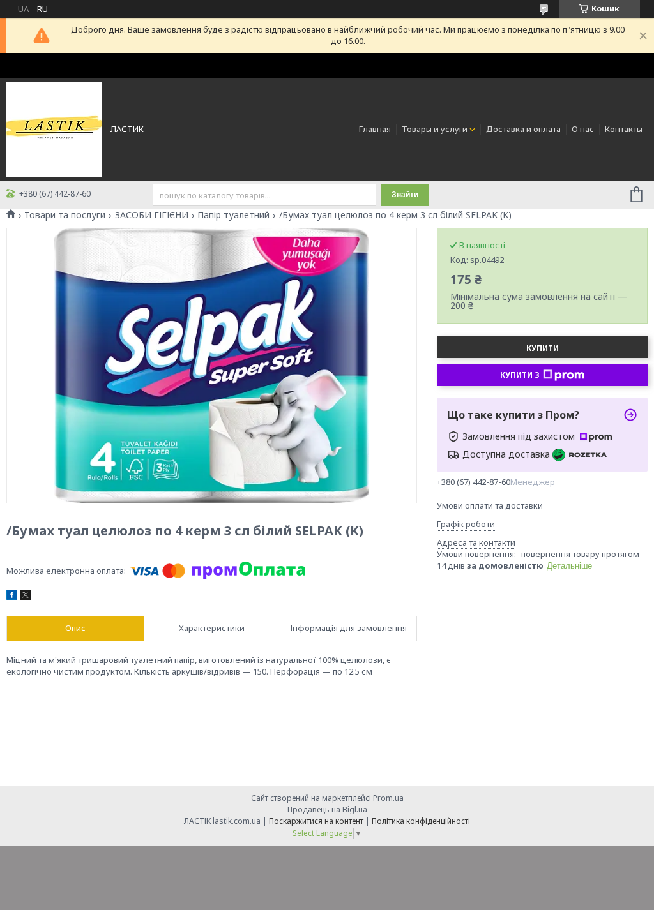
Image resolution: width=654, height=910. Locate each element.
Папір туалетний (233, 215)
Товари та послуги (64, 215)
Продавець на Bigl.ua (327, 809)
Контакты (624, 129)
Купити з (520, 374)
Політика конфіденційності (421, 821)
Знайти (405, 194)
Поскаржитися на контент (316, 821)
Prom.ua (388, 798)
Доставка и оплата (523, 129)
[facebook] (11, 596)
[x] (25, 596)
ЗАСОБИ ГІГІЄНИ (151, 215)
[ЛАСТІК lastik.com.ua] (54, 129)
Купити (542, 348)
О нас (583, 129)
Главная (375, 129)
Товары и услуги (435, 129)
